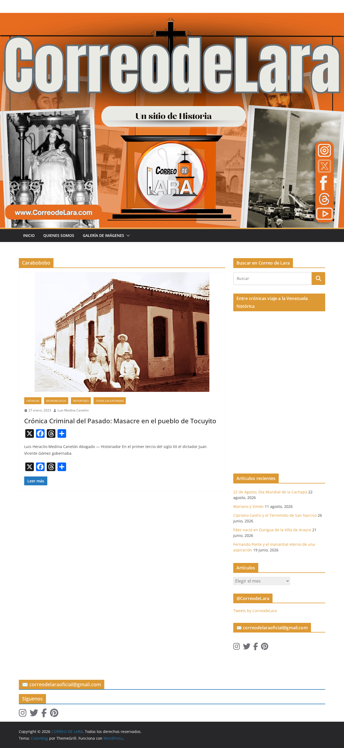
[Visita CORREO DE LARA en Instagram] (236, 647)
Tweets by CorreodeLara (255, 610)
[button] (127, 235)
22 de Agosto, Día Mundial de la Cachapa (270, 491)
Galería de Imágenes (103, 235)
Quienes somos (58, 235)
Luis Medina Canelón (73, 410)
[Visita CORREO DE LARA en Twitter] (246, 647)
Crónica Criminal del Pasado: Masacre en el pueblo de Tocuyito (120, 420)
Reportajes (81, 401)
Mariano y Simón (248, 506)
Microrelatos (56, 401)
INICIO (29, 235)
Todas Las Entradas (110, 401)
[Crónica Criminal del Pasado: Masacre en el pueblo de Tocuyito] (122, 332)
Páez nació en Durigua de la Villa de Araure (272, 529)
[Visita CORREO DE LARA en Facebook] (255, 647)
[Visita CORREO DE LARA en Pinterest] (264, 647)
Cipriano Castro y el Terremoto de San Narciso (275, 515)
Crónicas (32, 401)
